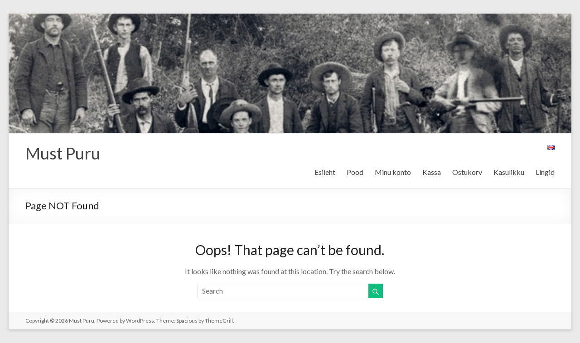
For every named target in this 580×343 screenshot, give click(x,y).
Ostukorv (467, 172)
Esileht (324, 172)
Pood (355, 172)
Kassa (431, 172)
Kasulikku (508, 172)
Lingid (545, 172)
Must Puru (62, 153)
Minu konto (393, 172)
